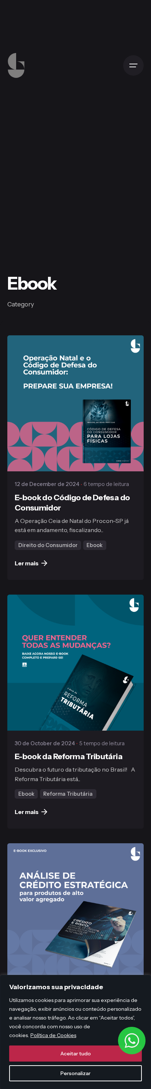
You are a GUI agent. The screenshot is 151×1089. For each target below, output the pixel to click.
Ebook (94, 545)
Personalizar (75, 1073)
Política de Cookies (53, 1035)
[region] (75, 1032)
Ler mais (26, 563)
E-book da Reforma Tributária (68, 756)
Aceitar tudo (75, 1053)
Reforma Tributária (68, 794)
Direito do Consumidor (48, 545)
